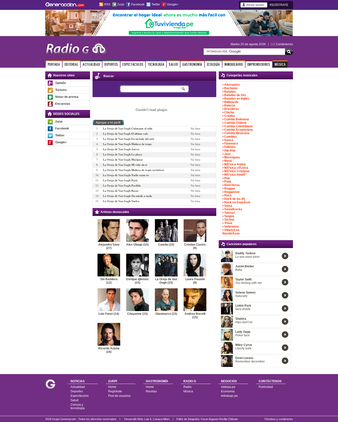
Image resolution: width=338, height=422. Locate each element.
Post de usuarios (119, 396)
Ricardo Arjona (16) (109, 350)
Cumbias (230, 136)
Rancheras (232, 185)
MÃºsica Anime (235, 164)
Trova (228, 223)
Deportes (77, 391)
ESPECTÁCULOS (132, 64)
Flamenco (231, 143)
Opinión (60, 83)
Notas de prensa (66, 97)
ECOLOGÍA (213, 64)
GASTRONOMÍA (192, 64)
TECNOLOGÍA (156, 64)
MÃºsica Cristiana (236, 171)
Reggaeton (232, 192)
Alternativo (232, 84)
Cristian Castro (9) (195, 246)
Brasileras (231, 109)
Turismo (61, 90)
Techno (229, 219)
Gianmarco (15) (166, 314)
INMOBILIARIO (233, 64)
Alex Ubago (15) (137, 244)
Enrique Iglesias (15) (137, 280)
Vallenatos (231, 226)
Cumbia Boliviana (236, 119)
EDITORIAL (71, 64)
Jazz (227, 154)
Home (112, 387)
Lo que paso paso (247, 256)
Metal (228, 161)
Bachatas (231, 88)
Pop (227, 178)
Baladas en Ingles (236, 98)
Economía (228, 391)
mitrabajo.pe (229, 396)
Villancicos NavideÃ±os (231, 231)
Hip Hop (229, 150)
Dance (228, 140)
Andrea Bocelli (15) (195, 315)
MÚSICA (280, 64)
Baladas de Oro (235, 95)
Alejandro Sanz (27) (109, 246)
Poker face (242, 335)
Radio (187, 387)
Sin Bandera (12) (109, 280)
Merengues (232, 157)
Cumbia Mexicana (236, 133)
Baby (238, 270)
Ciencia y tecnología (78, 406)
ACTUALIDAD (91, 64)
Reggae (229, 188)
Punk (227, 181)
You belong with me (248, 283)
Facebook (138, 4)
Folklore (230, 147)
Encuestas (62, 104)
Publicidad (266, 387)
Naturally (241, 296)
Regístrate (115, 391)
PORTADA (54, 64)
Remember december (250, 361)
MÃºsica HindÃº (235, 174)
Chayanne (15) (137, 314)
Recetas (151, 391)
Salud (74, 400)
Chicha (229, 112)
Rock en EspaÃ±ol (237, 202)
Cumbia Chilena (235, 123)
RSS (107, 4)
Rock (228, 195)
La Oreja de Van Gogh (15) (166, 280)
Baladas (230, 91)
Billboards (231, 102)
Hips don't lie (244, 322)
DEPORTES (111, 64)
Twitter (155, 4)
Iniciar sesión (255, 5)
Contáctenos (284, 44)
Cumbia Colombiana (238, 126)
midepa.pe (228, 387)
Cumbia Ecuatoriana (238, 129)
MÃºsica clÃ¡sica (236, 167)
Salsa (228, 206)
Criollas (229, 116)
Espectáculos (80, 396)
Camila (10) (166, 244)
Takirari (229, 212)
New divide (242, 309)
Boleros (229, 105)
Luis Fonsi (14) (108, 314)
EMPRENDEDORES (258, 64)
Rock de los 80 (234, 199)
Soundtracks (233, 209)
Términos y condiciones (278, 419)
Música (188, 391)
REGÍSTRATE (279, 5)
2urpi (120, 4)
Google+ (173, 4)
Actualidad (78, 387)
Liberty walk (243, 348)
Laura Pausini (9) (195, 280)
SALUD (173, 64)
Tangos (229, 216)
